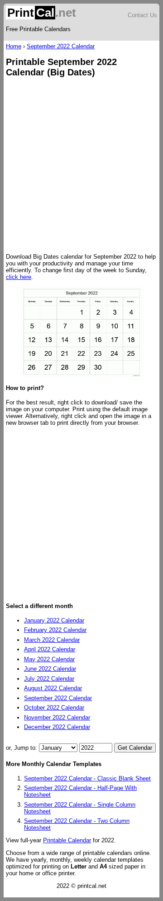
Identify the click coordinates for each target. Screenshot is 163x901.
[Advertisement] (81, 166)
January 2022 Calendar (54, 620)
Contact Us (142, 15)
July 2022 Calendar (49, 678)
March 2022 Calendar (52, 639)
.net (41, 12)
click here (18, 277)
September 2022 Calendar (61, 46)
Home (13, 46)
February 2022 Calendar (55, 630)
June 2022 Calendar (50, 668)
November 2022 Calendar (57, 717)
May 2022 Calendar (49, 659)
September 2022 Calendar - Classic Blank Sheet (87, 778)
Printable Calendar (67, 840)
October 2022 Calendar (54, 707)
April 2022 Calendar (49, 649)
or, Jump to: (22, 747)
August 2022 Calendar (53, 688)
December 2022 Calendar (57, 727)
